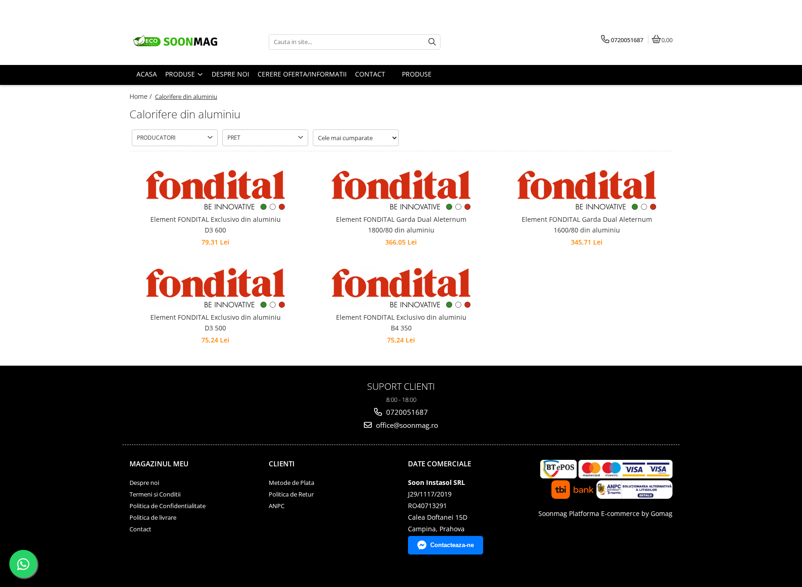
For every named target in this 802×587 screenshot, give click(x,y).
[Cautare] (432, 42)
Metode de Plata (291, 482)
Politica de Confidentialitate (167, 506)
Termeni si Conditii (155, 494)
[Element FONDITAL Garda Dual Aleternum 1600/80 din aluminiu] (586, 190)
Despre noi (144, 482)
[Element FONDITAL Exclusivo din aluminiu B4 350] (401, 288)
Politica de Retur (291, 494)
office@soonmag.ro (406, 425)
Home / (141, 96)
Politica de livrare (152, 517)
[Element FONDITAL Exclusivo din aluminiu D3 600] (215, 190)
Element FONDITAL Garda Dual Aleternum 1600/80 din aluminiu (587, 224)
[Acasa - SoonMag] (187, 42)
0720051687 (406, 412)
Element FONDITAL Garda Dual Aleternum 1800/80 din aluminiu (401, 224)
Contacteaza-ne (452, 545)
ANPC (277, 506)
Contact (140, 529)
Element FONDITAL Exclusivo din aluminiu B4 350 (401, 322)
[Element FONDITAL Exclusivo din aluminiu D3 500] (215, 288)
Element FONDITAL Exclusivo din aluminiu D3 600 (215, 224)
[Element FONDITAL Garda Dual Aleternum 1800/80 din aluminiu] (401, 190)
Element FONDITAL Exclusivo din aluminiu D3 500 (215, 322)
